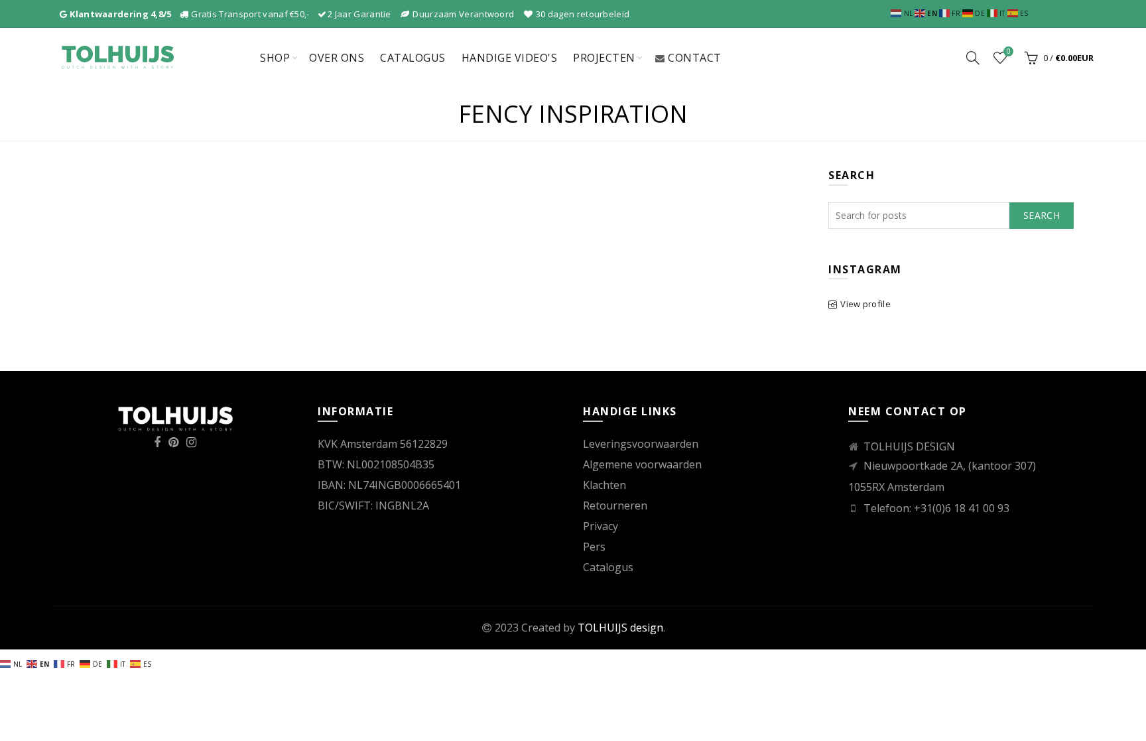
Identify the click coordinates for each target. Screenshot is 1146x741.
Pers (594, 546)
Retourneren (615, 505)
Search (1041, 215)
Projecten (604, 57)
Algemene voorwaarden (642, 464)
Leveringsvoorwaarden (640, 444)
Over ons (336, 57)
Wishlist (1008, 52)
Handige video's (510, 57)
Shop (275, 57)
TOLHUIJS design (620, 627)
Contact (695, 57)
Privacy (600, 526)
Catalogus (413, 57)
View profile (865, 304)
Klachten (604, 485)
